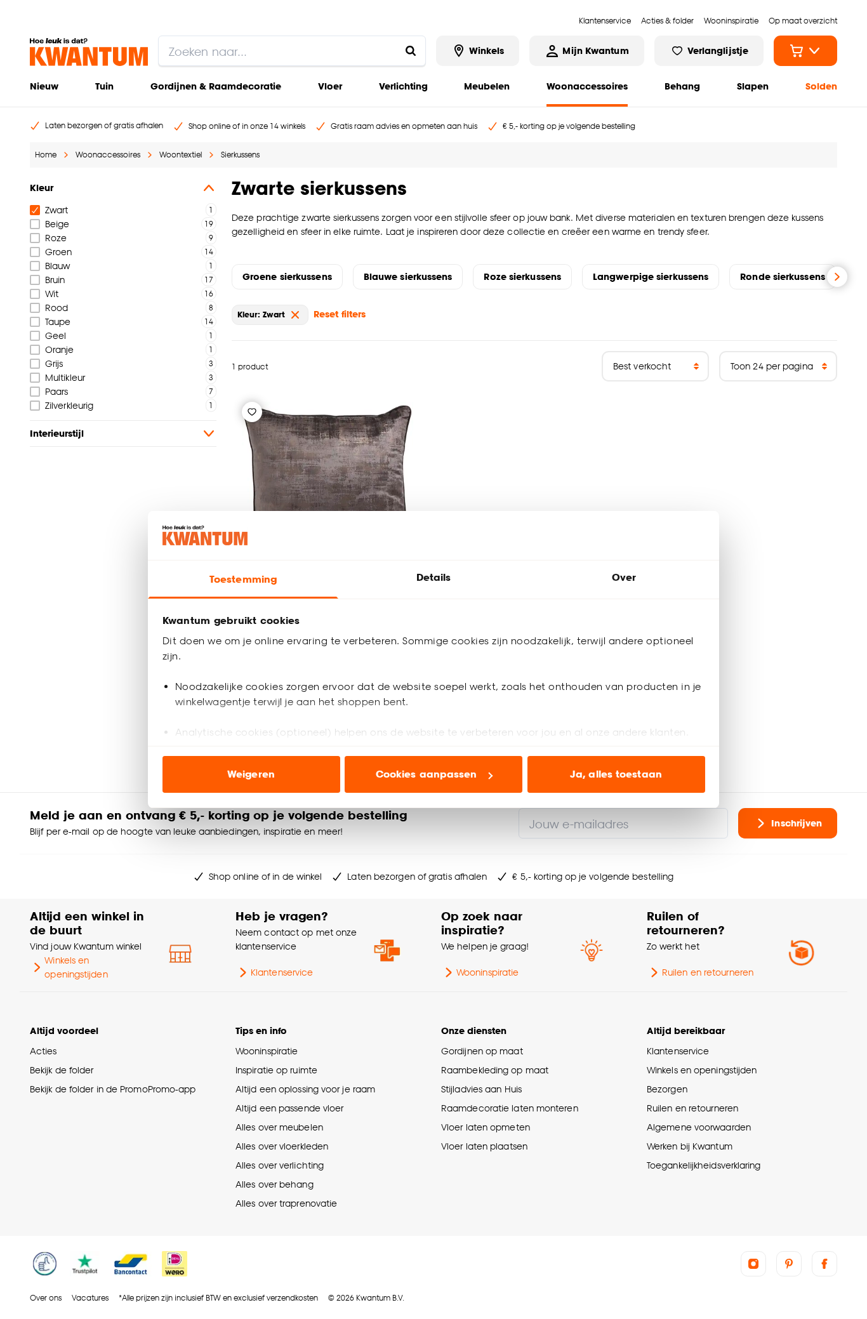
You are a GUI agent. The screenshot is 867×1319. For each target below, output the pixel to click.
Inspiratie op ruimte (276, 1069)
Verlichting (403, 86)
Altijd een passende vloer (289, 1108)
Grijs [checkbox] (54, 363)
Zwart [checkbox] (56, 209)
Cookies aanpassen (426, 774)
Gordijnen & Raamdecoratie (215, 86)
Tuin (104, 86)
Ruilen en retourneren (707, 972)
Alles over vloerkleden (281, 1146)
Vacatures (90, 1297)
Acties (43, 1050)
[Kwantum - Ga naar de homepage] (89, 52)
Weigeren (251, 774)
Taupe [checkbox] (57, 321)
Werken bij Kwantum (689, 1146)
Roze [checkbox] (56, 237)
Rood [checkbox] (56, 307)
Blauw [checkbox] (57, 265)
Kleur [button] (41, 187)
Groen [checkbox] (58, 251)
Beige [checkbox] (57, 223)
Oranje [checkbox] (59, 349)
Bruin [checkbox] (55, 279)
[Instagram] (753, 1263)
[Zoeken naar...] (410, 50)
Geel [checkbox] (55, 335)
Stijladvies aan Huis (481, 1089)
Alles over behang (274, 1184)
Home (45, 154)
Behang (682, 86)
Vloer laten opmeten (485, 1127)
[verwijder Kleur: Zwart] (295, 314)
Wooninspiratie (487, 972)
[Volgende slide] (837, 277)
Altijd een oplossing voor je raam (305, 1089)
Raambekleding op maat (494, 1069)
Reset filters (340, 313)
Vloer (330, 86)
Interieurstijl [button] (57, 433)
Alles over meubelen (279, 1127)
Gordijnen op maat (482, 1050)
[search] (292, 51)
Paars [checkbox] (56, 391)
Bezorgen (667, 1089)
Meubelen (487, 86)
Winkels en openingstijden (75, 967)
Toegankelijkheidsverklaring (704, 1165)
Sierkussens (240, 154)
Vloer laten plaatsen (484, 1146)
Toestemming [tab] (243, 579)
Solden (821, 86)
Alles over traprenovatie (286, 1203)
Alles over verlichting (279, 1165)
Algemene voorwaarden (699, 1127)
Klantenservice (282, 972)
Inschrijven (796, 823)
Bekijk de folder (62, 1069)
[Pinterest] (789, 1263)
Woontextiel (180, 154)
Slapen (753, 86)
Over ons (46, 1297)
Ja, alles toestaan (616, 774)
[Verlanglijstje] (252, 412)
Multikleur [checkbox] (65, 377)
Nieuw (44, 86)
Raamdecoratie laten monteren (509, 1108)
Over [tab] (624, 577)
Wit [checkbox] (51, 293)
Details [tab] (433, 577)
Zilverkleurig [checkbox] (69, 405)
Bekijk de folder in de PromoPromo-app (113, 1089)
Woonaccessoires (587, 86)
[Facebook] (824, 1263)
